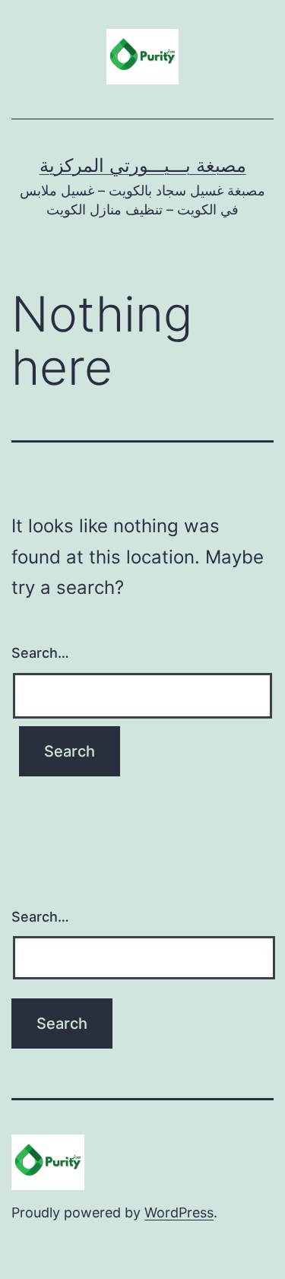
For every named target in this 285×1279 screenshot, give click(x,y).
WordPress (179, 1212)
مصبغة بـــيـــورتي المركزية (143, 165)
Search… (40, 653)
